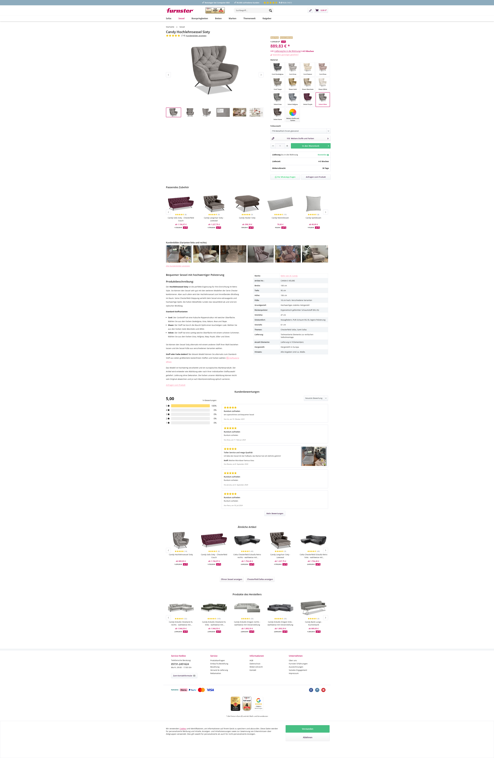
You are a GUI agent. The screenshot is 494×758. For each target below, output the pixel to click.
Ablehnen (307, 737)
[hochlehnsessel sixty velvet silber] (214, 70)
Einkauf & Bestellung (219, 663)
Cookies (183, 728)
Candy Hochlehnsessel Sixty (181, 554)
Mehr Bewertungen (274, 513)
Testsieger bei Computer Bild (217, 2)
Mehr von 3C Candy (289, 276)
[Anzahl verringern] (273, 146)
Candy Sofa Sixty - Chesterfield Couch (181, 219)
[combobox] (254, 10)
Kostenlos (322, 154)
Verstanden (307, 728)
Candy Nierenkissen (280, 218)
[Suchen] (270, 10)
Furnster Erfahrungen (298, 663)
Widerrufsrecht (256, 667)
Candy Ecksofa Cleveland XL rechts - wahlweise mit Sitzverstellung (181, 623)
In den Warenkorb (310, 146)
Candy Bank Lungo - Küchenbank (313, 623)
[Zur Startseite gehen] (182, 10)
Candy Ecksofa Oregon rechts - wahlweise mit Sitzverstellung (247, 623)
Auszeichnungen (296, 667)
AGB (251, 660)
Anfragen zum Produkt (175, 385)
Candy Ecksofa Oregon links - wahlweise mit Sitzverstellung (280, 623)
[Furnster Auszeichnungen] (215, 10)
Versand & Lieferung (219, 670)
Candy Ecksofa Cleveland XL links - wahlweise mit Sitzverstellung (214, 623)
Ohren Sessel (231, 579)
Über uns (293, 660)
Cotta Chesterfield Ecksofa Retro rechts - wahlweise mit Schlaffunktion (247, 556)
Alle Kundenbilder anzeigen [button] (178, 266)
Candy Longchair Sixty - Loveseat (214, 219)
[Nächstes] (261, 74)
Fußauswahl (275, 126)
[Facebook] (311, 690)
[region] (214, 80)
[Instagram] (317, 690)
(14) (183, 35)
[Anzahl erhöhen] (287, 146)
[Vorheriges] (168, 74)
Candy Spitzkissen (313, 218)
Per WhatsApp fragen (286, 177)
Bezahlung (214, 667)
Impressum (294, 673)
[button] (179, 254)
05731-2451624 (180, 664)
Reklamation (215, 673)
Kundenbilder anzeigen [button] (196, 35)
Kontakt (253, 670)
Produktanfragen (217, 660)
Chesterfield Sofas (260, 579)
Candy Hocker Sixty (247, 218)
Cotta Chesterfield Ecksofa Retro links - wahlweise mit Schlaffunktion (313, 556)
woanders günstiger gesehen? (286, 54)
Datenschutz (255, 663)
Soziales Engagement (298, 670)
